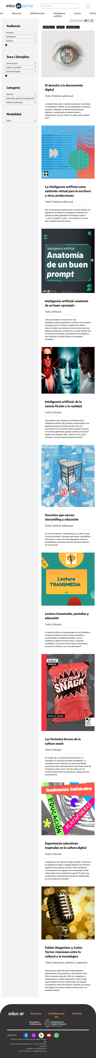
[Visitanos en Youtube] (49, 1035)
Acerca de (36, 1013)
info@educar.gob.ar (39, 1051)
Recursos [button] (16, 13)
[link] (88, 5)
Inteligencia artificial (59, 14)
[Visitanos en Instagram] (33, 1035)
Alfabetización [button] (37, 13)
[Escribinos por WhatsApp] (56, 1035)
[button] (6, 45)
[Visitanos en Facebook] (26, 1035)
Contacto (77, 1013)
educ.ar (15, 1039)
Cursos (77, 13)
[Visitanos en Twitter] (41, 1035)
